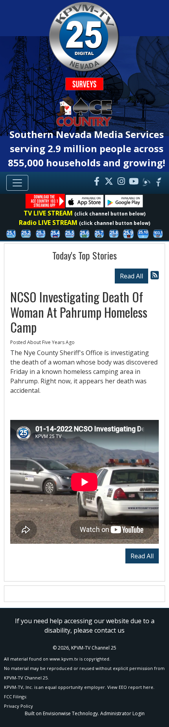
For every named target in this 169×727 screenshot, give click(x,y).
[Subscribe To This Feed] (155, 275)
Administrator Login (122, 713)
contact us (109, 630)
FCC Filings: (15, 696)
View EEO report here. (130, 687)
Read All (131, 276)
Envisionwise (57, 713)
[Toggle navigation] (17, 183)
